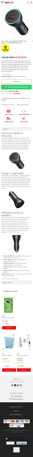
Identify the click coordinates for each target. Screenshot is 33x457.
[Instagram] (21, 385)
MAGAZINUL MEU (16, 407)
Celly (3, 316)
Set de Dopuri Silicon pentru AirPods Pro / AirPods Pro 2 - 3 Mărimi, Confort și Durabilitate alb (23, 355)
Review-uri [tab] (7, 282)
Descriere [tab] (6, 129)
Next (31, 24)
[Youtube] (15, 385)
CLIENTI (15, 411)
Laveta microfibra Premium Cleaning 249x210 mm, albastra (8, 355)
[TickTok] (18, 385)
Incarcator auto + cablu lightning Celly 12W (8, 317)
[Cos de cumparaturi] (31, 3)
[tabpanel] (16, 22)
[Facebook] (12, 385)
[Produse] (2, 2)
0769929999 (17, 396)
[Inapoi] (31, 41)
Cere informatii (23, 105)
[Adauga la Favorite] (13, 297)
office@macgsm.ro (17, 399)
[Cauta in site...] (28, 3)
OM (3, 354)
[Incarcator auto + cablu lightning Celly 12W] (9, 304)
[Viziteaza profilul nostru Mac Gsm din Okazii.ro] (16, 449)
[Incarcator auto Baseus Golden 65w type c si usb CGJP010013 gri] (16, 22)
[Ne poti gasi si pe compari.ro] (10, 443)
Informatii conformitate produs (9, 279)
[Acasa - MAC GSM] (11, 3)
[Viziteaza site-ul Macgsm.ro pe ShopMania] (21, 443)
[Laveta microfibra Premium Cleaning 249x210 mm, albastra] (9, 342)
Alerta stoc (17, 81)
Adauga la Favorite (8, 105)
